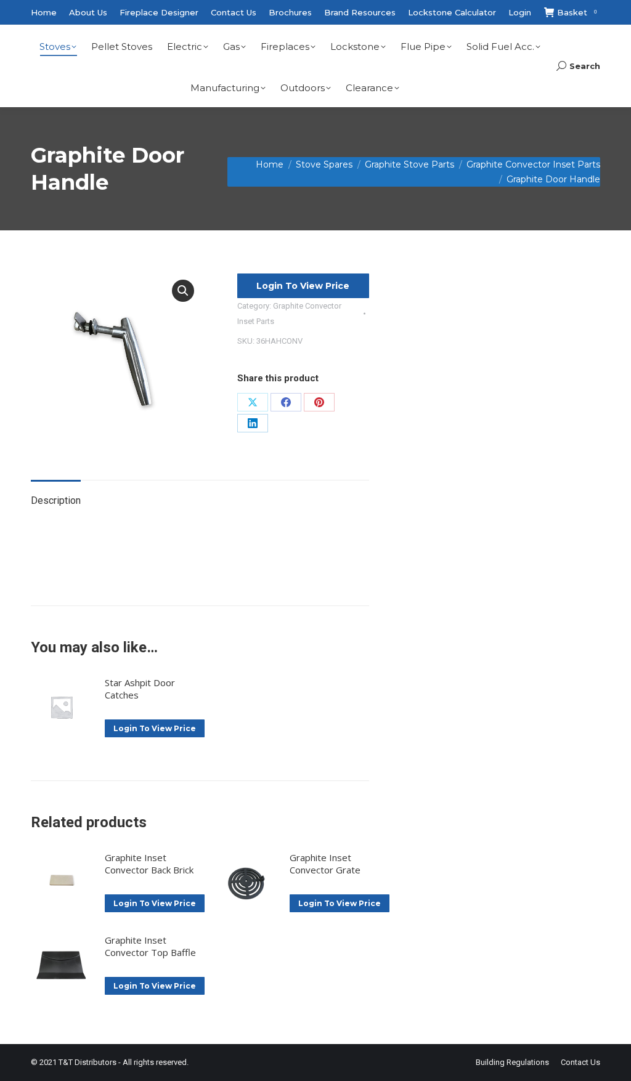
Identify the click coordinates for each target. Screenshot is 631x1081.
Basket (576, 12)
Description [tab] (56, 500)
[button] (183, 291)
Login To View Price (302, 285)
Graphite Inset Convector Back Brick (149, 863)
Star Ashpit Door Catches (140, 688)
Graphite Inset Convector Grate (325, 863)
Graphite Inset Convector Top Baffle (150, 946)
